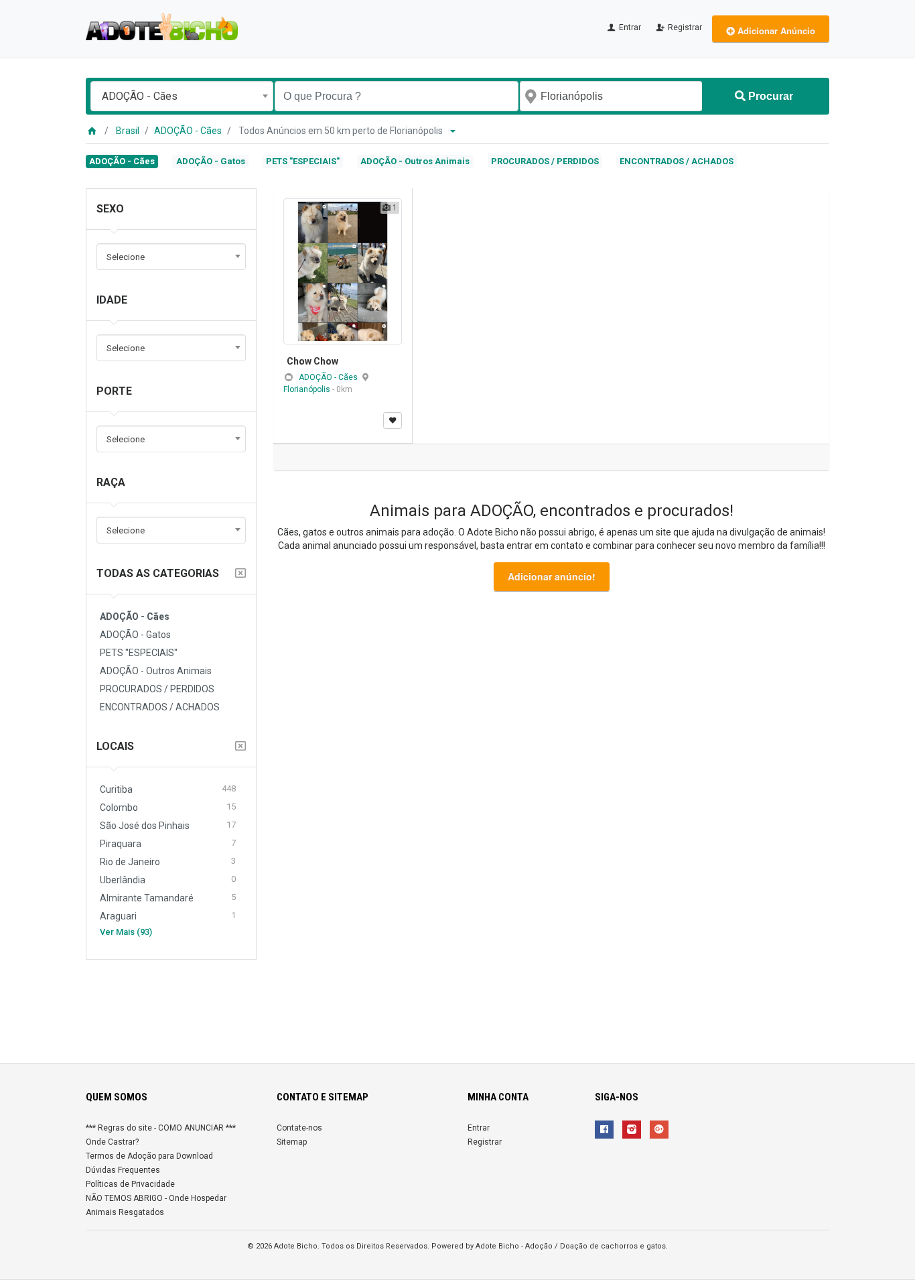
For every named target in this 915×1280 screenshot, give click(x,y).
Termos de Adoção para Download (149, 1156)
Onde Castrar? (112, 1142)
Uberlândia (168, 879)
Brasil (127, 130)
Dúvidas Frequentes (123, 1170)
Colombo (168, 807)
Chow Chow (312, 361)
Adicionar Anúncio (775, 30)
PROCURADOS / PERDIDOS (545, 161)
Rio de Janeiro (168, 861)
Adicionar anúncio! (551, 576)
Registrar (684, 27)
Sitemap (292, 1142)
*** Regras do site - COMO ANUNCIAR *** (161, 1128)
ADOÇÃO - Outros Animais (415, 161)
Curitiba (168, 789)
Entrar (629, 27)
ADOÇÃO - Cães (188, 130)
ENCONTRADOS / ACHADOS (676, 161)
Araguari (168, 915)
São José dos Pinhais (168, 825)
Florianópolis (307, 389)
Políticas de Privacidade (130, 1184)
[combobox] (181, 96)
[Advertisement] (457, 1006)
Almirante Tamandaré (168, 897)
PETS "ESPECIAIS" (303, 161)
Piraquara (168, 843)
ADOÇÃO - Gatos (210, 161)
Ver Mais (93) (126, 932)
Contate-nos (299, 1128)
